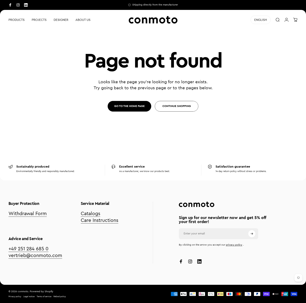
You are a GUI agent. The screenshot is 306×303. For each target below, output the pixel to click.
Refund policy (59, 297)
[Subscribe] (251, 233)
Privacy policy (14, 297)
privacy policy (234, 245)
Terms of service (44, 297)
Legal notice (29, 297)
